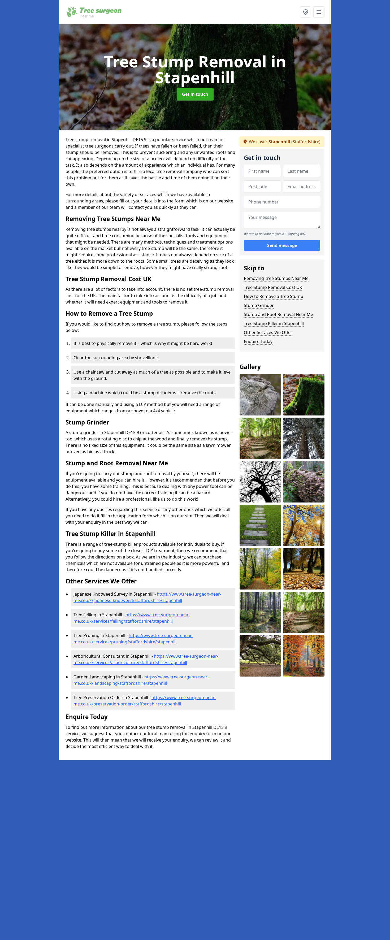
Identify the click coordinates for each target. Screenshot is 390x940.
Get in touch (195, 94)
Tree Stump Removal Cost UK (273, 287)
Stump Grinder (259, 305)
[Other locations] (305, 12)
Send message (282, 245)
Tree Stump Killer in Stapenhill (274, 323)
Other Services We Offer (268, 332)
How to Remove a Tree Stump (273, 296)
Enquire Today (258, 341)
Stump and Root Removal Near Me (278, 314)
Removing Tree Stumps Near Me (276, 278)
